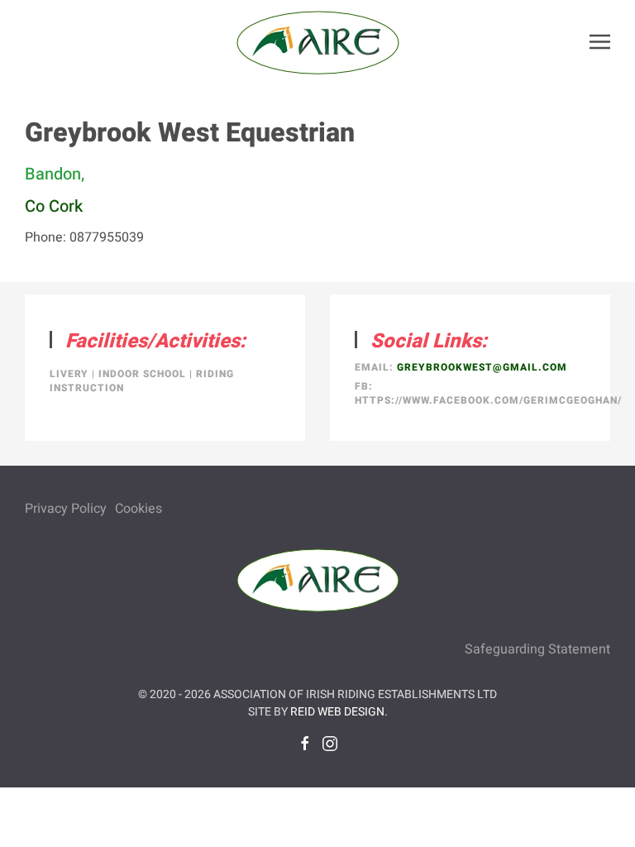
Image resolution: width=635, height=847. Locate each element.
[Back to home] (317, 41)
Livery (69, 373)
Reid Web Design (337, 711)
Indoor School (142, 373)
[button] (600, 41)
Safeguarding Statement (537, 649)
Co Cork (54, 206)
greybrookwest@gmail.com (482, 367)
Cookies (138, 509)
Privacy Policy (66, 509)
